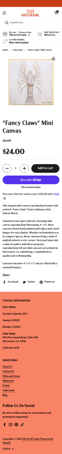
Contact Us (8, 371)
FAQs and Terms (11, 376)
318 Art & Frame (31, 439)
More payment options (31, 187)
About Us (7, 367)
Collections (18, 50)
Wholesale (8, 381)
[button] (56, 13)
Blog (5, 395)
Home (5, 50)
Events (6, 385)
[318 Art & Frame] (30, 13)
